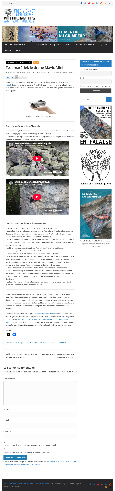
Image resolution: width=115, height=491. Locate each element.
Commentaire (10, 378)
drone (52, 72)
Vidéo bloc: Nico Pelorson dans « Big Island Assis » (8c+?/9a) (22, 356)
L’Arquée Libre (56, 45)
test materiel (66, 72)
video (72, 72)
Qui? (102, 45)
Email (82, 78)
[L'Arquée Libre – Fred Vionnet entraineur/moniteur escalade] (57, 27)
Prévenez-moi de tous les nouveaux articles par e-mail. (26, 452)
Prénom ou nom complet (89, 70)
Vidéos (36, 62)
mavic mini (57, 72)
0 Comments (43, 72)
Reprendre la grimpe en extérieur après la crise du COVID (58, 356)
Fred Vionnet (22, 72)
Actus (68, 45)
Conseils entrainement (85, 45)
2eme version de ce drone (44, 314)
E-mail (6, 420)
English (8, 50)
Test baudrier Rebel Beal (37, 343)
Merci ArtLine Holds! (58, 343)
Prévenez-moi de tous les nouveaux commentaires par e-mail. (29, 445)
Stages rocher (38, 45)
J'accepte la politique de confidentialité (97, 86)
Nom (6, 409)
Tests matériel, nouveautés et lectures (19, 62)
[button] (27, 44)
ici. (100, 246)
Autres (18, 50)
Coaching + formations (15, 45)
